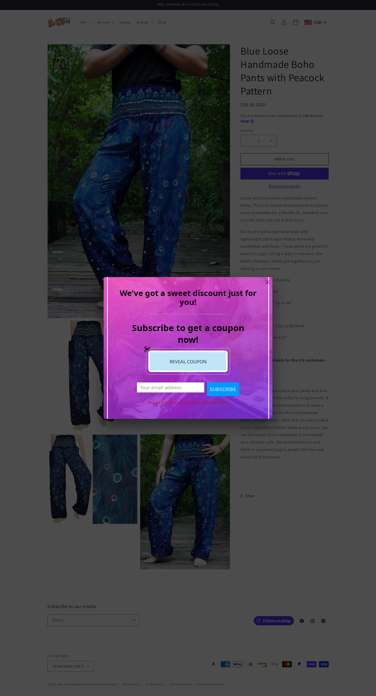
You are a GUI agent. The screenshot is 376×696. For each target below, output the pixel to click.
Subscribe (223, 389)
